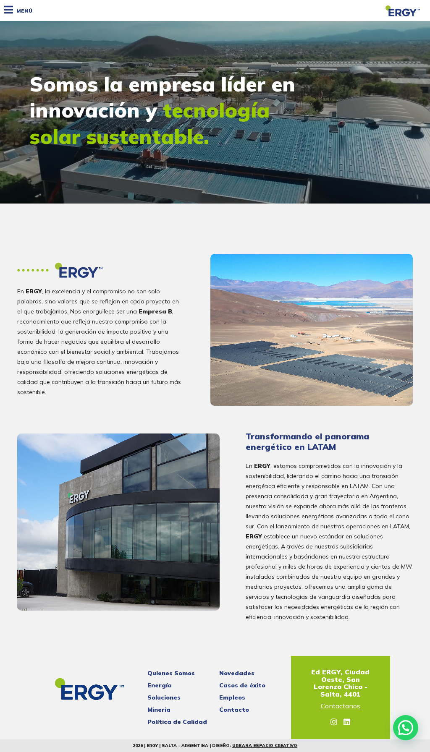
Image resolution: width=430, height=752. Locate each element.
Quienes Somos (171, 673)
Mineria (158, 710)
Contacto (234, 710)
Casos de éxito (242, 685)
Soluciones (164, 697)
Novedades (236, 673)
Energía (159, 685)
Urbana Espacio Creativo (264, 745)
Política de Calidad (177, 722)
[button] (405, 727)
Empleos (232, 697)
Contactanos (340, 706)
